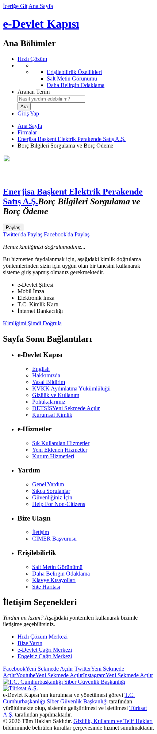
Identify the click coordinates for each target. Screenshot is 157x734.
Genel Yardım (48, 484)
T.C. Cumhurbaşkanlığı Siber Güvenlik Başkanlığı (69, 698)
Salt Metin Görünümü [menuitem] (72, 78)
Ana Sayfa (40, 6)
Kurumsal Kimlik (52, 415)
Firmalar (27, 132)
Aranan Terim (34, 92)
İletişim (40, 532)
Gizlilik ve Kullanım (55, 395)
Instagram (118, 675)
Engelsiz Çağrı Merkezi (45, 656)
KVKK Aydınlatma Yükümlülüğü (71, 388)
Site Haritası (46, 587)
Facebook (38, 669)
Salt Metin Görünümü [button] (57, 567)
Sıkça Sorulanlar (51, 491)
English (41, 369)
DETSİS (66, 408)
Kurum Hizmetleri (53, 456)
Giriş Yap (28, 113)
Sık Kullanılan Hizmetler (60, 443)
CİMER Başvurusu (54, 538)
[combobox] (51, 99)
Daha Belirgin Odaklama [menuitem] (75, 85)
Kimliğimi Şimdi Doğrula (32, 323)
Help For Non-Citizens (58, 504)
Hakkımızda (46, 375)
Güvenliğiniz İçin (52, 497)
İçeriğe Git (15, 6)
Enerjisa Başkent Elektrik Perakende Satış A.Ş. (72, 139)
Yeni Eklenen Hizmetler (59, 450)
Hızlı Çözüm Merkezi (43, 636)
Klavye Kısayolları (54, 580)
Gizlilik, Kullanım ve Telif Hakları (113, 721)
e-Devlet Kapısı (41, 23)
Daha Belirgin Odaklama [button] (61, 573)
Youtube (49, 675)
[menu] (86, 75)
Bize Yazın (30, 643)
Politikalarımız (48, 402)
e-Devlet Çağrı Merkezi (45, 650)
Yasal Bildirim (48, 382)
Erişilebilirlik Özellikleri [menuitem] (74, 72)
